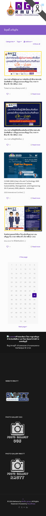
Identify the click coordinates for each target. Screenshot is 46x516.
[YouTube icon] (24, 507)
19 (12, 278)
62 (16, 308)
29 (30, 282)
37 (12, 291)
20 (16, 278)
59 (30, 304)
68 (16, 313)
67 (12, 313)
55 (12, 304)
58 (25, 304)
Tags (18, 42)
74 (16, 317)
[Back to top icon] (23, 499)
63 (21, 308)
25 (12, 282)
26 (16, 282)
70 (25, 313)
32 (16, 287)
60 (34, 304)
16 (25, 273)
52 (25, 300)
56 (16, 304)
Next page (22, 327)
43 (12, 295)
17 (30, 273)
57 (21, 304)
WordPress (31, 504)
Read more (36, 94)
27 (21, 282)
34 (25, 287)
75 (21, 317)
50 (16, 300)
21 (21, 278)
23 (30, 278)
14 (16, 273)
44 (16, 295)
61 (12, 308)
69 (21, 313)
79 (21, 321)
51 (21, 300)
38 (16, 291)
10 (25, 269)
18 (34, 273)
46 (25, 295)
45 (21, 295)
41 (30, 291)
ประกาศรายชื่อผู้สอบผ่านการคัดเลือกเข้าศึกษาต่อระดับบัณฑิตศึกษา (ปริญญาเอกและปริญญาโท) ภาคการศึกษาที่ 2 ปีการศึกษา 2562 (22, 81)
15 (21, 273)
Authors (28, 42)
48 (34, 295)
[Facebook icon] (19, 507)
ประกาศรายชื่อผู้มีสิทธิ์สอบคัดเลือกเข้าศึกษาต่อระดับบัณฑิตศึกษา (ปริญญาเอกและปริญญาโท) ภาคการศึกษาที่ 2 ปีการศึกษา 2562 (22, 132)
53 (30, 300)
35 (30, 287)
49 (12, 300)
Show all (37, 44)
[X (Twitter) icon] (22, 507)
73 (12, 317)
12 (34, 269)
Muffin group (26, 501)
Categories (10, 42)
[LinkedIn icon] (27, 507)
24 (34, 278)
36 (34, 287)
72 (34, 313)
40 (25, 291)
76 (25, 317)
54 (34, 300)
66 (34, 308)
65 (30, 308)
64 (25, 308)
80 (25, 321)
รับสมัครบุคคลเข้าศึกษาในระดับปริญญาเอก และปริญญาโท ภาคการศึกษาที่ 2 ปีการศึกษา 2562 (20, 235)
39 (21, 291)
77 (30, 317)
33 (21, 287)
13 (12, 273)
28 (25, 282)
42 (34, 291)
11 (30, 269)
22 (25, 278)
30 (34, 282)
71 (30, 313)
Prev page (23, 257)
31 (12, 287)
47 (30, 295)
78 (34, 317)
